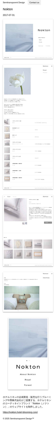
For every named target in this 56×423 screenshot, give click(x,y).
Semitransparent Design (14, 2)
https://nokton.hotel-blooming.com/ (20, 412)
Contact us (34, 2)
